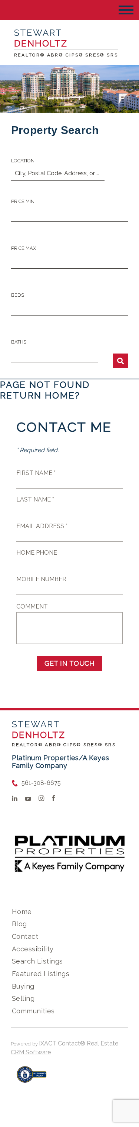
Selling (23, 998)
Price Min (22, 201)
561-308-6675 (41, 782)
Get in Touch (69, 663)
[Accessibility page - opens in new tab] (32, 1078)
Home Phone (36, 552)
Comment (32, 606)
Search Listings (37, 961)
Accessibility (32, 949)
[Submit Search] (120, 361)
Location (22, 160)
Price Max (23, 248)
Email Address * (41, 526)
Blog (19, 924)
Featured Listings (40, 974)
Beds (17, 295)
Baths (18, 342)
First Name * (36, 472)
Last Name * (35, 499)
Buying (23, 986)
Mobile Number (41, 579)
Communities (33, 1011)
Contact (25, 936)
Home (22, 912)
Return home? (40, 395)
